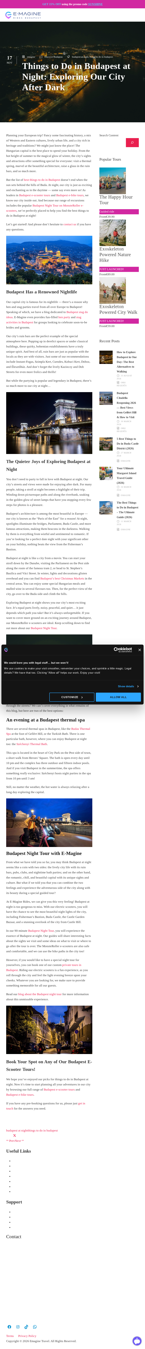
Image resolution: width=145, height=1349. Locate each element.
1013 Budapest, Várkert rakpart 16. (29, 1296)
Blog (15, 1217)
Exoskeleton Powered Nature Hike (115, 254)
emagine (31, 56)
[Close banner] (139, 650)
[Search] (132, 142)
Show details (126, 686)
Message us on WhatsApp (30, 1262)
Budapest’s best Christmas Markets (62, 578)
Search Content (108, 135)
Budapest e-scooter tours (34, 195)
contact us (69, 224)
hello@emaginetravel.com (25, 1274)
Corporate (18, 1186)
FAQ (15, 1191)
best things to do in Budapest (42, 180)
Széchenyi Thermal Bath (31, 744)
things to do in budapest (101, 56)
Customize (69, 697)
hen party (64, 317)
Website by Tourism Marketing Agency (22, 1346)
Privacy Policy (27, 1336)
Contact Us (19, 1227)
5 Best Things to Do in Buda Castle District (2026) (128, 443)
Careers (17, 1181)
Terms (10, 1336)
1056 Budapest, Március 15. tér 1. (28, 1306)
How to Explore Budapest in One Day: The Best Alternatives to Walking (127, 362)
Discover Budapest (54, 56)
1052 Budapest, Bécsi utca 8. (25, 1285)
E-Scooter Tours (22, 1161)
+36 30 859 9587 (19, 1251)
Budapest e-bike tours (70, 195)
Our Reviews (20, 1212)
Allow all (118, 697)
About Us (18, 1176)
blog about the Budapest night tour (40, 994)
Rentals (17, 1171)
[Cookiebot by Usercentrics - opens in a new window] (116, 650)
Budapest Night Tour (44, 628)
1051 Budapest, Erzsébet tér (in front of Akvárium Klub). (43, 1316)
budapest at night (80, 56)
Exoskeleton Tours (24, 1166)
